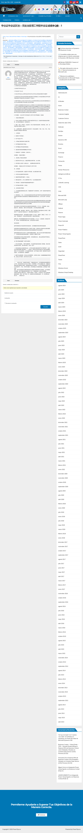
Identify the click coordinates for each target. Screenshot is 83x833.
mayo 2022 (61, 401)
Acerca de (27, 20)
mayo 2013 (61, 717)
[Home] (4, 16)
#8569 (50, 67)
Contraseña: (7, 298)
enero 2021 (61, 469)
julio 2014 (61, 675)
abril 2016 (61, 623)
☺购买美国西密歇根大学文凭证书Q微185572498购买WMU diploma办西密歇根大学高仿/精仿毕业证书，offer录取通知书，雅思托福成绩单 (27, 50)
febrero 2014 (62, 679)
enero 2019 (61, 516)
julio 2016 (61, 610)
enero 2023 (61, 367)
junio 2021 (61, 448)
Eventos (60, 144)
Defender (61, 127)
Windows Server (63, 268)
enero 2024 (61, 315)
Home (4, 36)
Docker (60, 135)
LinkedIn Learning (63, 182)
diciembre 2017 (62, 542)
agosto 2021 (62, 439)
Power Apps (24, 36)
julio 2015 (61, 645)
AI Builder (61, 101)
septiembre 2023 (63, 332)
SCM (59, 246)
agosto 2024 (62, 285)
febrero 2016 (62, 632)
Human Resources (63, 169)
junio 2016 (61, 615)
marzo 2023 (61, 358)
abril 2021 (61, 456)
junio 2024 (61, 294)
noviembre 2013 (63, 692)
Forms (60, 165)
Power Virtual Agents (64, 234)
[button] (81, 18)
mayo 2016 (61, 619)
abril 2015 (61, 649)
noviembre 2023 (63, 324)
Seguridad (61, 251)
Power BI (61, 225)
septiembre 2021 (63, 435)
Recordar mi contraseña (11, 303)
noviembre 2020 (63, 478)
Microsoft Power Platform (15, 36)
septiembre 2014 (63, 666)
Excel (60, 148)
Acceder (45, 306)
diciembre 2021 (62, 422)
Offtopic (60, 204)
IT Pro (58, 16)
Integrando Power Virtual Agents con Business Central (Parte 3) (69, 769)
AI (58, 97)
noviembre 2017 (63, 546)
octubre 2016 (62, 598)
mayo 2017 (61, 572)
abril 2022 (61, 405)
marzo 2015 (61, 653)
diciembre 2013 (62, 687)
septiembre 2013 (63, 700)
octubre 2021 (62, 431)
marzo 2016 (61, 627)
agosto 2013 (62, 704)
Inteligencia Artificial (64, 174)
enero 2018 (61, 538)
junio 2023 (61, 345)
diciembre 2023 (62, 319)
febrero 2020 (62, 503)
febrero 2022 (62, 414)
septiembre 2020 (63, 486)
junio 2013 (61, 713)
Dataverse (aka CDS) (64, 122)
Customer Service (63, 118)
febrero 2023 (62, 362)
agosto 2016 (62, 606)
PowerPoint (61, 238)
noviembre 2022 (63, 375)
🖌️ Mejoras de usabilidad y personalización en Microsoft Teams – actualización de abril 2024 (68, 77)
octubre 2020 (62, 482)
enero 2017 (61, 589)
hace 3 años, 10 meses (45, 56)
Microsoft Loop (62, 199)
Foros (17, 20)
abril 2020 (61, 499)
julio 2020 (61, 495)
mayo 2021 (61, 452)
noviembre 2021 (63, 426)
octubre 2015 (62, 636)
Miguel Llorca (62, 767)
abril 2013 (61, 722)
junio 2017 (61, 568)
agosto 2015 (62, 640)
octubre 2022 (62, 379)
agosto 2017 (62, 559)
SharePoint (61, 255)
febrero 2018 (62, 533)
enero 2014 (61, 683)
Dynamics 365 (13, 16)
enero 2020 (61, 508)
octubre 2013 (62, 696)
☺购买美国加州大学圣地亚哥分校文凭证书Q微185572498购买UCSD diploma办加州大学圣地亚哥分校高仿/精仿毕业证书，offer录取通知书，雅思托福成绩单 (27, 45)
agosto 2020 (62, 491)
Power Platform (45, 16)
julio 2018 (61, 521)
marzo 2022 (61, 409)
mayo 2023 (61, 349)
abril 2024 (61, 302)
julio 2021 (61, 444)
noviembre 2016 (63, 593)
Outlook (60, 208)
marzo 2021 (61, 461)
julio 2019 (61, 512)
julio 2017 (61, 563)
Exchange (61, 152)
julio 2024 (61, 290)
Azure (67, 16)
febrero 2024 (62, 311)
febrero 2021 (62, 465)
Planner (60, 212)
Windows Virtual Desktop (65, 272)
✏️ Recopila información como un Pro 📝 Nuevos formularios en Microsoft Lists (68, 70)
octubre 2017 (62, 550)
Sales (60, 242)
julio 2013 (61, 709)
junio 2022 (61, 396)
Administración (62, 92)
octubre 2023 (62, 328)
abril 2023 (61, 354)
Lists (59, 187)
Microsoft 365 (28, 16)
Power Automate (63, 221)
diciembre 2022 (62, 371)
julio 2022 (61, 392)
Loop (59, 191)
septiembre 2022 (63, 384)
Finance (60, 157)
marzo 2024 (61, 307)
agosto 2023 (62, 337)
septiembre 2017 (63, 555)
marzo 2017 (61, 580)
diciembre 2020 (62, 473)
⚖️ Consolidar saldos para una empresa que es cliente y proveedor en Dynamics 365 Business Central (68, 56)
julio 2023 (61, 341)
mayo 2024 (61, 298)
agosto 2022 (62, 388)
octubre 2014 (62, 662)
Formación (7, 20)
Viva (59, 264)
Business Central (63, 110)
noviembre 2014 (63, 657)
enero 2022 (61, 418)
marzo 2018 (61, 529)
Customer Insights (63, 114)
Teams (60, 259)
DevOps (60, 131)
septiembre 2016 (63, 602)
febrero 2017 (62, 585)
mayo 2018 (61, 525)
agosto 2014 (62, 670)
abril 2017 (61, 576)
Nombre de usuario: (9, 293)
